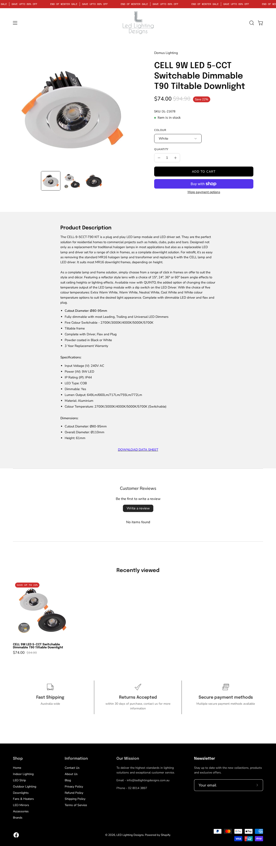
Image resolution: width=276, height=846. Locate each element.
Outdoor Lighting (24, 787)
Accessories (21, 811)
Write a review (138, 508)
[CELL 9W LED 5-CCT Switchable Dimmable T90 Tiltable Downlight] (50, 181)
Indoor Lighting (23, 774)
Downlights (21, 793)
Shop (18, 759)
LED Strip (19, 780)
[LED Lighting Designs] (138, 22)
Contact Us (72, 768)
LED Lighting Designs (130, 835)
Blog (68, 780)
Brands (17, 818)
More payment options (204, 192)
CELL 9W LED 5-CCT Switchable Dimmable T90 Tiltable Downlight (38, 646)
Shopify (165, 835)
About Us (71, 774)
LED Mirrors (21, 805)
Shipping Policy (75, 799)
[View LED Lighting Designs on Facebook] (16, 835)
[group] (138, 617)
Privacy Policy (74, 787)
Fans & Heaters (23, 799)
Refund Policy (74, 793)
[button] (251, 22)
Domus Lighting (166, 52)
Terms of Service (76, 805)
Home (17, 768)
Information (76, 759)
